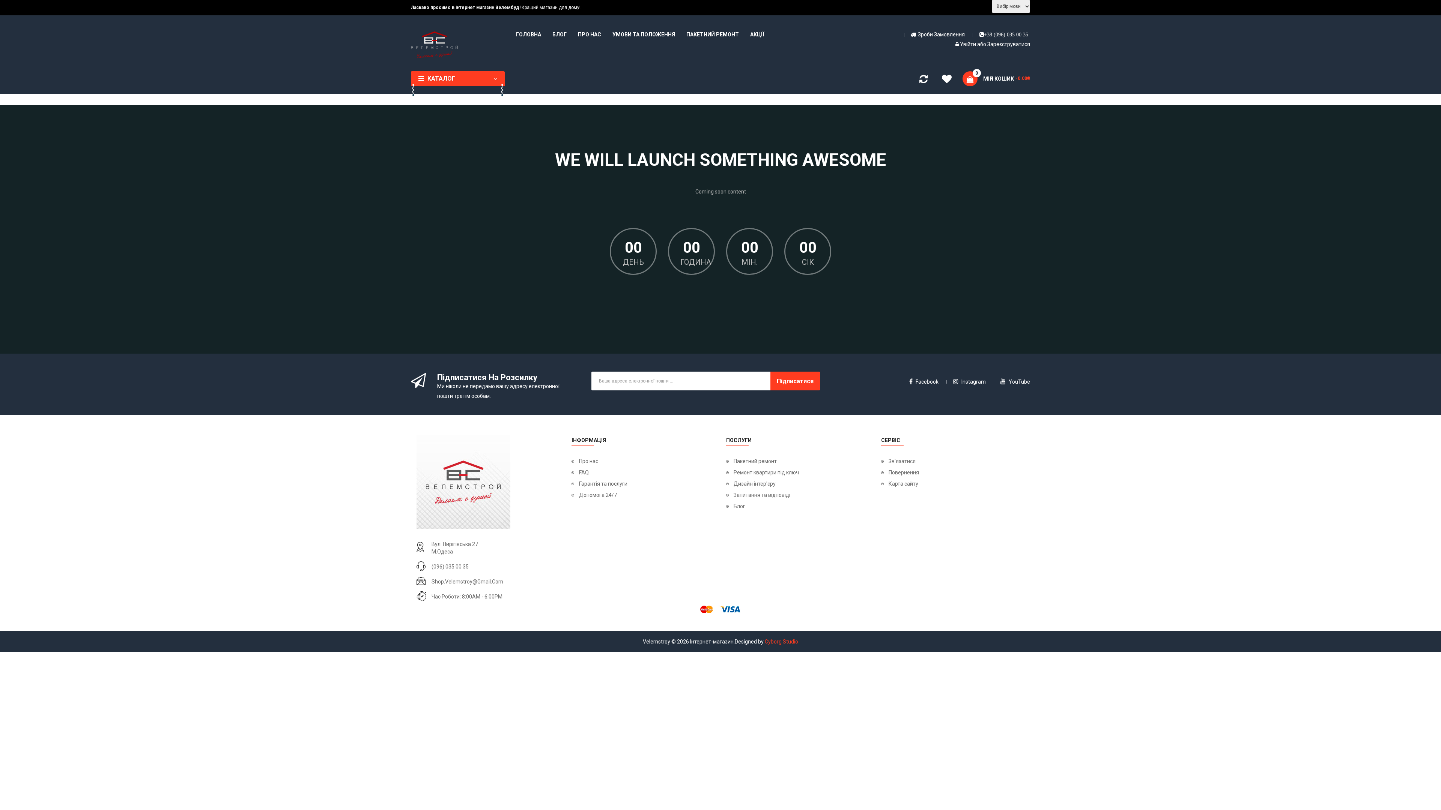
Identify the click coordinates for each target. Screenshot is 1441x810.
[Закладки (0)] (947, 80)
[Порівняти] (923, 81)
